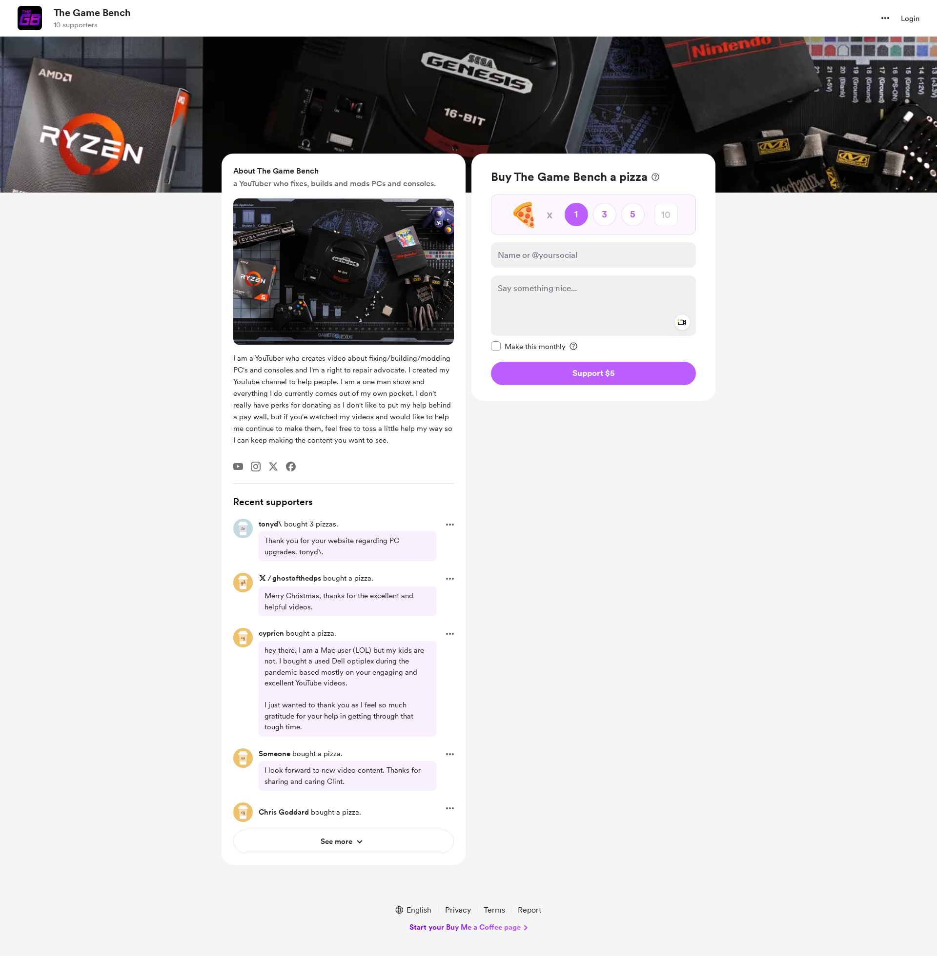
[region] (593, 277)
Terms (494, 910)
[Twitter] (273, 466)
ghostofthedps (296, 578)
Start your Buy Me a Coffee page (465, 927)
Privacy (458, 910)
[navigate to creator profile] (30, 18)
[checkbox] (528, 346)
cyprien (271, 633)
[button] (885, 18)
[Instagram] (256, 466)
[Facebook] (291, 466)
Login (910, 18)
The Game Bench (92, 13)
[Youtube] (238, 466)
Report (529, 910)
